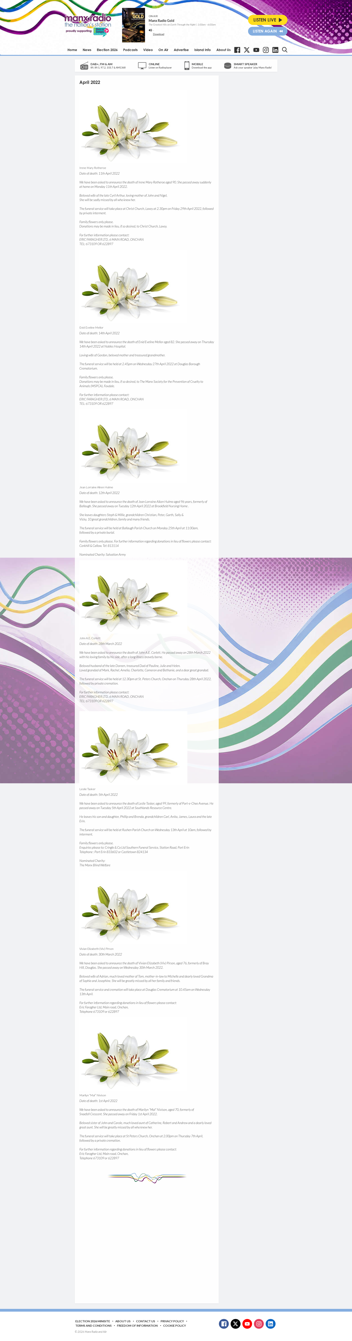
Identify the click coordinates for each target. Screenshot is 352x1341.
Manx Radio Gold (161, 21)
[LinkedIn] (275, 50)
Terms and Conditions (93, 1325)
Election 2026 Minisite (92, 1321)
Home (72, 50)
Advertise (181, 50)
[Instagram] (266, 50)
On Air (163, 50)
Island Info (202, 50)
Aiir (105, 1331)
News (87, 50)
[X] (247, 50)
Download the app (202, 67)
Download (158, 34)
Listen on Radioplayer (160, 67)
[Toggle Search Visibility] (284, 50)
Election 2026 (107, 50)
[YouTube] (256, 50)
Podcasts (130, 50)
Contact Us (145, 1321)
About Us (223, 50)
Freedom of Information (137, 1325)
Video (148, 50)
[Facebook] (237, 50)
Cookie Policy (174, 1325)
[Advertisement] (148, 1240)
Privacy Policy (172, 1321)
